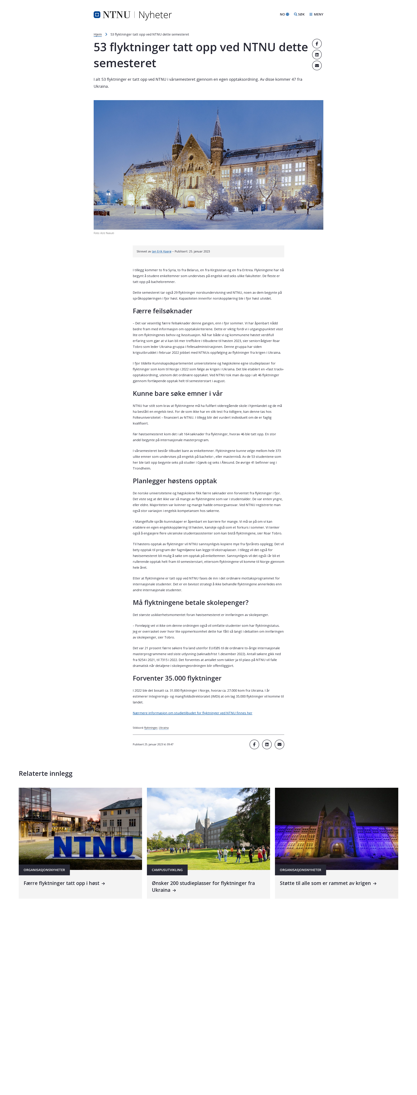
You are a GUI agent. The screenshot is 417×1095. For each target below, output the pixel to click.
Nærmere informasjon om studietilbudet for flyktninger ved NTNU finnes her (192, 713)
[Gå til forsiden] (133, 14)
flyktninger (151, 728)
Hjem (98, 34)
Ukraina (164, 728)
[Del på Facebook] (317, 43)
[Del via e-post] (317, 65)
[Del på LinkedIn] (317, 54)
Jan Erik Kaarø (161, 251)
